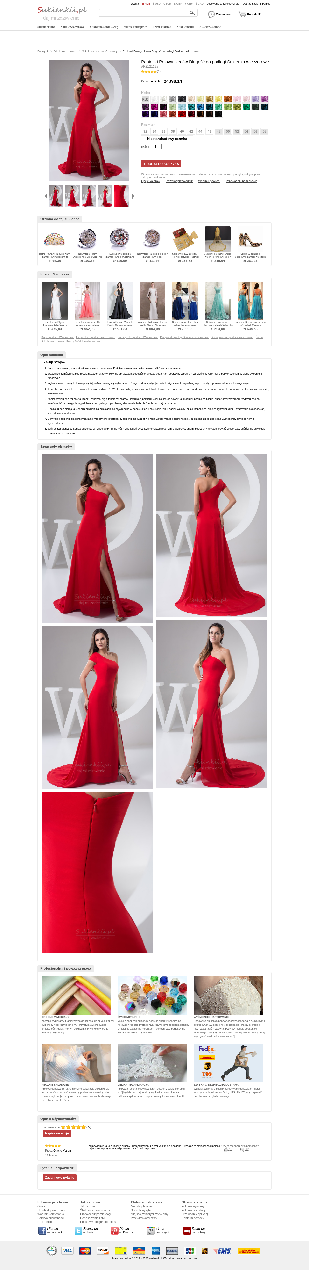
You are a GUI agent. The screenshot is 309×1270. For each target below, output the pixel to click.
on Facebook (55, 1230)
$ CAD (200, 3)
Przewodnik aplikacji (195, 1214)
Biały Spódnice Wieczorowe (57, 337)
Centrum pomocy (193, 1218)
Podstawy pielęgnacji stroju (98, 1222)
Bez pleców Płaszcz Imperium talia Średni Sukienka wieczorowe (55, 325)
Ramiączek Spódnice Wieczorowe (138, 337)
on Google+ (162, 1230)
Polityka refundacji (194, 1210)
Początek (43, 51)
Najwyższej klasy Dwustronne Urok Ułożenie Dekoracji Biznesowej (87, 257)
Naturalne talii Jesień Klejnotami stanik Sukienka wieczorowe (218, 325)
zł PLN (146, 3)
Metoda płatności (142, 1206)
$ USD (157, 3)
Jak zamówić (88, 1206)
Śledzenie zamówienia (95, 1210)
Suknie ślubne (46, 27)
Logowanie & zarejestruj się (223, 3)
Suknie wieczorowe (72, 27)
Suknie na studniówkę (104, 27)
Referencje (44, 1222)
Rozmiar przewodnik (179, 181)
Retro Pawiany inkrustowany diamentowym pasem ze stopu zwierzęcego (54, 257)
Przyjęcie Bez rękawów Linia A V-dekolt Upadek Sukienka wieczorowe (250, 325)
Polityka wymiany (193, 1206)
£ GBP (178, 3)
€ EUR (167, 3)
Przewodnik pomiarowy (241, 181)
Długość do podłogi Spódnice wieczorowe (184, 337)
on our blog (198, 1230)
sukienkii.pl (155, 1258)
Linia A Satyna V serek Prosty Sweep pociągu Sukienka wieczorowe (120, 325)
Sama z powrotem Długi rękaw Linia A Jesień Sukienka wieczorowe (185, 325)
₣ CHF (189, 3)
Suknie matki (185, 27)
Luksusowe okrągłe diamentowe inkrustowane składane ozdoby (119, 257)
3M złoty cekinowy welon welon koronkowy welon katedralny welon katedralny (217, 257)
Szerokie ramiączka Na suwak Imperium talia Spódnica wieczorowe (87, 325)
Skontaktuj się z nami (51, 1210)
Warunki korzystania (50, 1214)
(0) (230, 1149)
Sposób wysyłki (141, 1210)
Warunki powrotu (209, 181)
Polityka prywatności (50, 1218)
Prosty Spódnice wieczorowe (83, 341)
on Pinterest (126, 1230)
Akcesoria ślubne (210, 27)
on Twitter (90, 1230)
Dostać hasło (250, 3)
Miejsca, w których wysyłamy (149, 1214)
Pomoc (266, 3)
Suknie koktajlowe (135, 27)
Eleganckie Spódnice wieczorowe (95, 337)
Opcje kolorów (150, 181)
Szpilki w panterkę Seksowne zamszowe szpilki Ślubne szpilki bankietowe (250, 257)
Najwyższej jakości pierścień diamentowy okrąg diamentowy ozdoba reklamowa (152, 258)
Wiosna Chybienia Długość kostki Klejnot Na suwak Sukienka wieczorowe (153, 325)
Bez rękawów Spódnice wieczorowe (232, 337)
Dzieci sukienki (162, 27)
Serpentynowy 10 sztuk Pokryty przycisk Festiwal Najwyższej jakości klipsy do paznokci (185, 258)
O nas (41, 1206)
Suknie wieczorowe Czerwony (100, 51)
